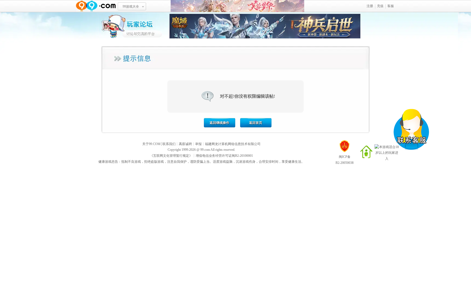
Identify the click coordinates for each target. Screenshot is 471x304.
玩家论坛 (134, 26)
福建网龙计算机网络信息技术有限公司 (233, 144)
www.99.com (95, 6)
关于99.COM (151, 144)
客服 (390, 6)
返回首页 (255, 123)
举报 (198, 144)
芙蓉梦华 (237, 6)
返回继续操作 (219, 123)
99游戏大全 (131, 6)
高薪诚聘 (185, 144)
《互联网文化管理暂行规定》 (171, 156)
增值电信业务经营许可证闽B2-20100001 (224, 156)
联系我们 (169, 144)
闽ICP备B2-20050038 (345, 160)
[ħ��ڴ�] (265, 37)
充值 (380, 6)
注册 (370, 6)
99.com (205, 150)
